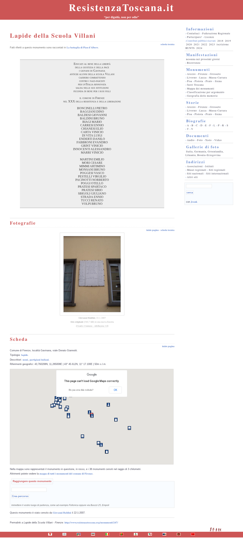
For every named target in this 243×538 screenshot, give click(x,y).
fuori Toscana (195, 84)
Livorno (192, 77)
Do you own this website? (81, 389)
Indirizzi (195, 162)
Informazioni (200, 29)
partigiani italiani (39, 359)
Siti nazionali (195, 173)
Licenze (209, 37)
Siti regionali (217, 170)
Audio (191, 140)
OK (115, 389)
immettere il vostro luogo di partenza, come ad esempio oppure (60, 505)
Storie (192, 102)
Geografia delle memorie (202, 95)
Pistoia (199, 81)
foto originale (77, 321)
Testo (208, 140)
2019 (228, 40)
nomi (25, 359)
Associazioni (195, 166)
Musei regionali (196, 170)
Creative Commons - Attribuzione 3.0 (92, 326)
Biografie (196, 121)
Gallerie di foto (202, 147)
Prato (209, 81)
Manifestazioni (202, 54)
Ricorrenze (193, 62)
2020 (189, 44)
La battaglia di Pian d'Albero (82, 47)
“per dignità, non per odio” (121, 17)
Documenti (197, 135)
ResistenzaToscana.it (121, 7)
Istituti (209, 166)
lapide (24, 355)
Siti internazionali (217, 173)
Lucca (203, 77)
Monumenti (198, 69)
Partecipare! (194, 37)
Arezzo (191, 74)
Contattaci (193, 33)
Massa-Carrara (218, 77)
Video (218, 140)
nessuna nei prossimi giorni (203, 59)
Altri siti (192, 177)
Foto (200, 140)
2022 (204, 44)
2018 (220, 40)
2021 (197, 44)
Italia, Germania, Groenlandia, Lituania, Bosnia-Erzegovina (204, 153)
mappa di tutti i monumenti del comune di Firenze (66, 473)
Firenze (202, 74)
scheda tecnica (167, 44)
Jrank (194, 201)
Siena (218, 81)
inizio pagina (152, 230)
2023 (212, 44)
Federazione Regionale (216, 33)
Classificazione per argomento (205, 92)
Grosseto (215, 74)
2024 (199, 48)
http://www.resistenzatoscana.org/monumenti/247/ (91, 522)
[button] (129, 428)
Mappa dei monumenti (200, 88)
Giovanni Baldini (87, 317)
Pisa (189, 81)
